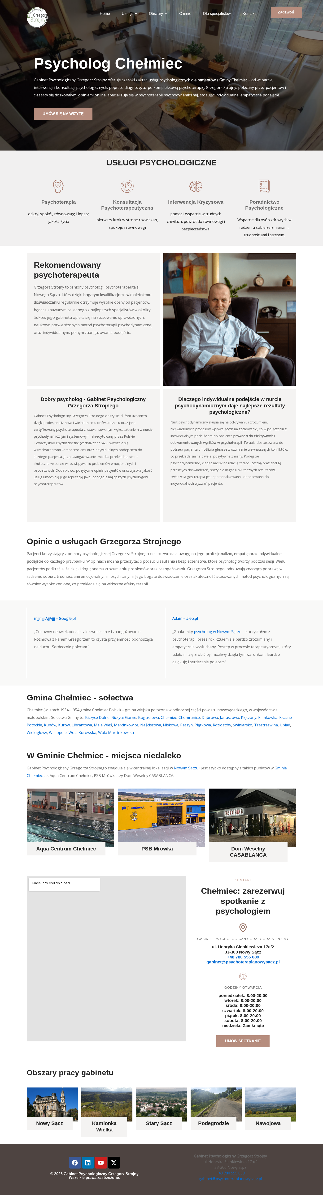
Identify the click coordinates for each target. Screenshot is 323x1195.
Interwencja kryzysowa (195, 202)
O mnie (185, 14)
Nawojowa (268, 1123)
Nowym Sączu (186, 768)
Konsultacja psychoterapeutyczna (127, 205)
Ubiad (285, 725)
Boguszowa (148, 717)
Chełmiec (169, 717)
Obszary (156, 14)
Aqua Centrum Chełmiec (66, 849)
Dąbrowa (210, 717)
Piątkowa (203, 725)
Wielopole (58, 732)
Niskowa (170, 725)
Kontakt (249, 14)
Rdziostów (222, 725)
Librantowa (82, 725)
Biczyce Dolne (97, 717)
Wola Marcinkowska (116, 732)
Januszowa (229, 717)
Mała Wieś (103, 725)
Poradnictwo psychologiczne (264, 205)
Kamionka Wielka (104, 1126)
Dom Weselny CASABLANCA (248, 852)
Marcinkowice (126, 725)
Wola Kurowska (82, 732)
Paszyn (186, 725)
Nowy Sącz (49, 1123)
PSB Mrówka (157, 849)
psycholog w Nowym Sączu (217, 631)
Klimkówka (267, 717)
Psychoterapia (58, 202)
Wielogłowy (37, 732)
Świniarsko (242, 725)
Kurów (64, 725)
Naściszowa (150, 725)
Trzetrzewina (266, 725)
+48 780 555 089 (243, 957)
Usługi (127, 14)
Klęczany (248, 717)
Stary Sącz (159, 1123)
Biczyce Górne (123, 717)
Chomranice (189, 717)
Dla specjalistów (217, 14)
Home (105, 14)
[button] (129, 13)
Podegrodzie (213, 1123)
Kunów (50, 725)
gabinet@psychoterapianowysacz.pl (243, 962)
